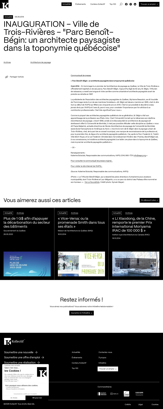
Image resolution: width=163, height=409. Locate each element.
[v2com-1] (139, 393)
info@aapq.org (140, 155)
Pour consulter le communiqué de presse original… (92, 161)
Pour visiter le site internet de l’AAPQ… (86, 166)
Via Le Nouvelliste (92, 182)
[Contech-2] (102, 393)
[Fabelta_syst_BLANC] (114, 394)
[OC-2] (126, 393)
